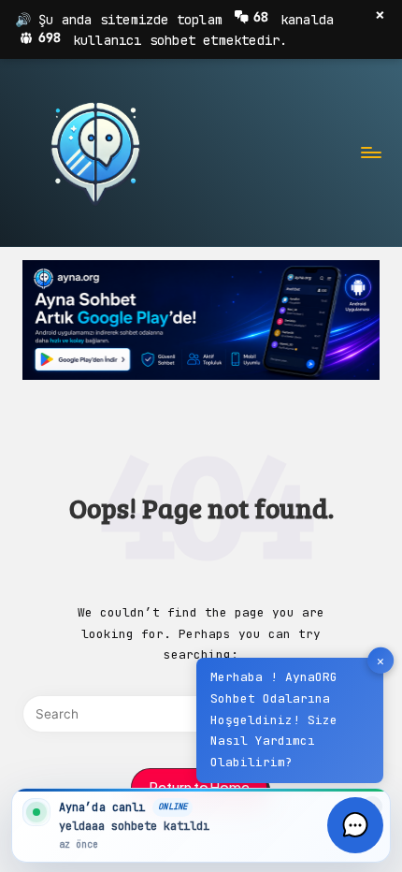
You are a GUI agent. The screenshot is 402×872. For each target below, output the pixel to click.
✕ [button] (380, 661)
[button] (355, 825)
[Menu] (370, 152)
